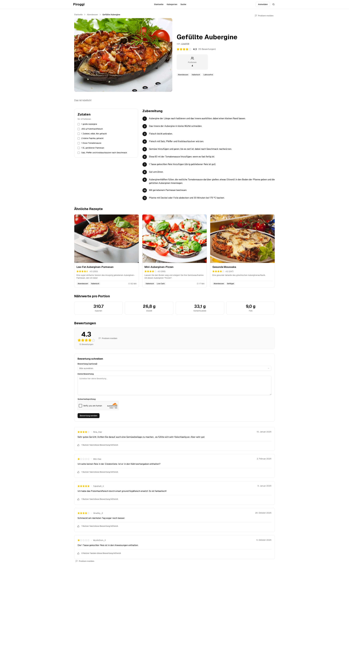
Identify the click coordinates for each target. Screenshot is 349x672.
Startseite (158, 4)
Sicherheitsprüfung (87, 399)
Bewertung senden (88, 415)
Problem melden (265, 15)
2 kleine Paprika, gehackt (92, 138)
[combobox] (174, 368)
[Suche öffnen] (273, 4)
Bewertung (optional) (87, 364)
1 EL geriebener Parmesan (92, 148)
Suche (183, 4)
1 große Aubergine (89, 124)
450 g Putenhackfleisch (92, 129)
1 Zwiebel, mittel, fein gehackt (94, 133)
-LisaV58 (185, 44)
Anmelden (263, 4)
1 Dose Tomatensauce (91, 143)
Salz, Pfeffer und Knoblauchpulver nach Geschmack (104, 152)
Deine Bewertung (86, 374)
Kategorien (172, 4)
